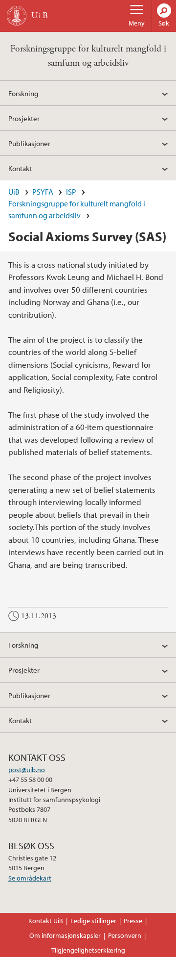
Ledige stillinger (93, 920)
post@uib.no (26, 769)
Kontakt (20, 168)
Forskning (23, 93)
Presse (133, 920)
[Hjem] (16, 15)
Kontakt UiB (45, 920)
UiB (14, 192)
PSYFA (42, 192)
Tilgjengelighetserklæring (88, 950)
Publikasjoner (29, 143)
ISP (71, 192)
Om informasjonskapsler (65, 935)
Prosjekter (24, 118)
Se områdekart (29, 878)
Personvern (124, 935)
